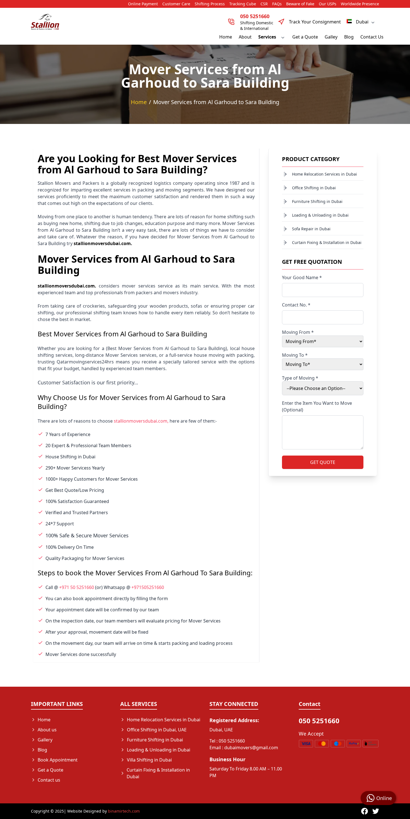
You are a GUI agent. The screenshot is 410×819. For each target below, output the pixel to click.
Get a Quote (305, 37)
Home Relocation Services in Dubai (324, 174)
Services (267, 37)
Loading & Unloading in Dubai (320, 215)
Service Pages (141, 787)
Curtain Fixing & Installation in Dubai (326, 242)
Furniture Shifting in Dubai (317, 201)
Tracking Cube (242, 3)
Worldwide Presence (360, 3)
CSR (264, 3)
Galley (331, 37)
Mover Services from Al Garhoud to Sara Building (216, 102)
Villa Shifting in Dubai (149, 760)
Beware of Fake (300, 3)
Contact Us (372, 37)
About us (47, 730)
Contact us (49, 780)
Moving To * (295, 355)
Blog (349, 37)
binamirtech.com (124, 811)
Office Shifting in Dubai (314, 187)
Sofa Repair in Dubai (311, 228)
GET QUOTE (322, 462)
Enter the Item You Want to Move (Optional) (317, 406)
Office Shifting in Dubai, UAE (157, 730)
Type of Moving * (300, 378)
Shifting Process (210, 3)
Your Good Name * (302, 277)
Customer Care (176, 3)
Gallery (45, 740)
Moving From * (298, 332)
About (245, 37)
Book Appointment (58, 760)
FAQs (277, 3)
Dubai (362, 22)
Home (225, 37)
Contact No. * (296, 305)
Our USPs (327, 3)
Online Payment (143, 3)
